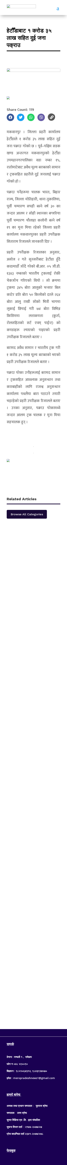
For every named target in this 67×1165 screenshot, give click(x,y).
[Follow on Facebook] (26, 1032)
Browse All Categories (27, 514)
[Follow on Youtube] (41, 1032)
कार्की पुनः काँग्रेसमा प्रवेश (27, 689)
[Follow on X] (33, 1032)
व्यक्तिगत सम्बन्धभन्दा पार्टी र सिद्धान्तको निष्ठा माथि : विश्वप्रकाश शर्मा (31, 962)
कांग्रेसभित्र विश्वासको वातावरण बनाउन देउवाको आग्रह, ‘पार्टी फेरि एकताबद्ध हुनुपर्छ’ (31, 821)
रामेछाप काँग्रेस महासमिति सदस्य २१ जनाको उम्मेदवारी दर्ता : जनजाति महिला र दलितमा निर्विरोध (32, 624)
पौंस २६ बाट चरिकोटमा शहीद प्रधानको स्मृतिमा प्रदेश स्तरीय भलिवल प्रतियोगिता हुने (29, 551)
